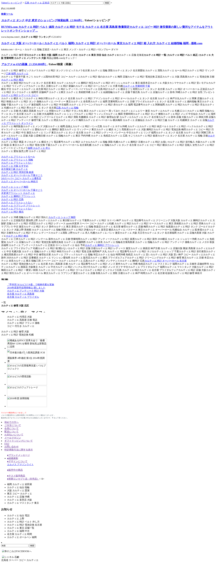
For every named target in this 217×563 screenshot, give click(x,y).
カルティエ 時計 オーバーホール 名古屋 (166, 260)
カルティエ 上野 (15, 518)
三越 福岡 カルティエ (17, 73)
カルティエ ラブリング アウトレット (20, 205)
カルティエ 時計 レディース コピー (19, 95)
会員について (11, 428)
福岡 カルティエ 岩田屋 (19, 484)
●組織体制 (12, 458)
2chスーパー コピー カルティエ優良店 (21, 178)
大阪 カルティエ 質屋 (18, 490)
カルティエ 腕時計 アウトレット (18, 196)
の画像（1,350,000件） (24, 64)
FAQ (6, 444)
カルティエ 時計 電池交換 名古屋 (24, 525)
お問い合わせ (11, 446)
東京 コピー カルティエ (19, 493)
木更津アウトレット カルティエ (18, 193)
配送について (11, 431)
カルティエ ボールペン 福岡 (22, 537)
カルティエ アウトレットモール (18, 156)
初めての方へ (11, 422)
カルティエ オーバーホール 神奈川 (19, 181)
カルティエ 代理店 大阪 (19, 317)
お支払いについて (13, 434)
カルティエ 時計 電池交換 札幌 (17, 334)
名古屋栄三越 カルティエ (14, 169)
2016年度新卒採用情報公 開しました (26, 287)
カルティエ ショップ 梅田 (14, 187)
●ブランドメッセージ (18, 455)
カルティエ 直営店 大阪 (19, 500)
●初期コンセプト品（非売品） (23, 479)
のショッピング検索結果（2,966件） (42, 20)
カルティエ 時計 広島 (12, 199)
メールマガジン (12, 437)
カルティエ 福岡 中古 (18, 531)
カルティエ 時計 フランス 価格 (23, 323)
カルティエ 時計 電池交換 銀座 (17, 172)
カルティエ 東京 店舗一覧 (20, 528)
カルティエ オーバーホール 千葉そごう (22, 175)
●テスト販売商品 (16, 475)
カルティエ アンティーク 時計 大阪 (25, 290)
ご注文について (12, 425)
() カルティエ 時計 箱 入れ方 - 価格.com (101, 43)
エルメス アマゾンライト (20, 464)
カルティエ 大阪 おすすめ (14, 166)
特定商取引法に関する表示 (18, 449)
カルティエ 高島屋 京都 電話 (22, 320)
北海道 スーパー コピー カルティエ (19, 560)
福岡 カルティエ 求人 (39, 148)
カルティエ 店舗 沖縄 (18, 496)
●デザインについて (17, 461)
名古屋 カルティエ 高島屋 (20, 294)
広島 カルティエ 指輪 (67, 107)
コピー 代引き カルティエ (20, 326)
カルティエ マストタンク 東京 (23, 503)
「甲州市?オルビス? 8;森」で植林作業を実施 (30, 284)
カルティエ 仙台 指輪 (18, 487)
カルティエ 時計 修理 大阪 (15, 331)
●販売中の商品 (15, 470)
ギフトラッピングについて (18, 441)
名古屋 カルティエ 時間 (19, 534)
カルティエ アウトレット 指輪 (17, 159)
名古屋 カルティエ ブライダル (23, 297)
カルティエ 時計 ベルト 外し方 (23, 521)
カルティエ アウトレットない (16, 163)
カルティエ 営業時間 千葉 (136, 86)
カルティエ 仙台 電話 (18, 515)
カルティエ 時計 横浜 (12, 80)
